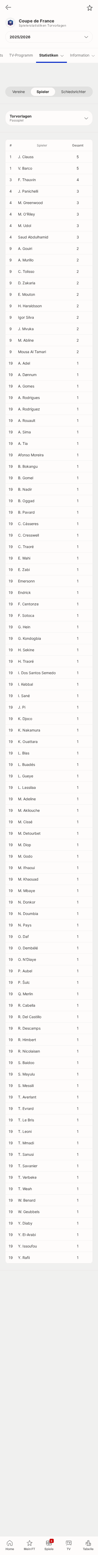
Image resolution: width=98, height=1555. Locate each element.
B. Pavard (26, 512)
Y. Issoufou (27, 1246)
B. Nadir (25, 489)
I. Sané (24, 695)
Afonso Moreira (31, 455)
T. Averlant (27, 1097)
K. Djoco (25, 718)
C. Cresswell (28, 535)
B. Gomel (25, 478)
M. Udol (24, 225)
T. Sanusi (26, 1154)
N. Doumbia (28, 913)
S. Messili (26, 1085)
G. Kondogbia (29, 638)
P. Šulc (24, 982)
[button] (49, 36)
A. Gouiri (25, 248)
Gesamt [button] (77, 145)
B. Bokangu (28, 466)
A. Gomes (26, 386)
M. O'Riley (26, 214)
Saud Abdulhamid (33, 237)
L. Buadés (26, 764)
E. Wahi (24, 558)
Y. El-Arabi (27, 1234)
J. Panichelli (28, 191)
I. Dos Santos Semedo (37, 673)
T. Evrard (26, 1108)
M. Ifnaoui (26, 867)
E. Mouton (26, 294)
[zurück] (8, 7)
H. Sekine (26, 650)
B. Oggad (26, 501)
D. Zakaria (26, 283)
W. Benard (27, 1200)
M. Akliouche (29, 810)
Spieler (43, 91)
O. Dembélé (28, 948)
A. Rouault (26, 420)
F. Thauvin (27, 179)
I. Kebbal (25, 684)
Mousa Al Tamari (32, 351)
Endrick (24, 592)
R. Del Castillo (29, 1017)
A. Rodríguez (29, 409)
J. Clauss (25, 157)
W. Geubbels (28, 1211)
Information (79, 55)
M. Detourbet (29, 833)
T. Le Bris (26, 1120)
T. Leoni (25, 1131)
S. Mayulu (26, 1074)
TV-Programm (21, 55)
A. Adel (24, 363)
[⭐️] (90, 8)
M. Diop (24, 845)
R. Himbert (27, 1039)
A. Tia (23, 443)
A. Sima (24, 432)
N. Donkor (26, 902)
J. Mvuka (26, 329)
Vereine (18, 91)
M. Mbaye (26, 890)
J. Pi (21, 707)
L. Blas (23, 753)
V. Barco (25, 168)
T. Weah (25, 1189)
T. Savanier (27, 1166)
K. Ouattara (28, 741)
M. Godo (25, 856)
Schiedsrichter (73, 91)
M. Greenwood (30, 202)
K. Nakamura (29, 730)
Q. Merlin (25, 994)
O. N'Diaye (27, 959)
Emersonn (26, 581)
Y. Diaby (25, 1223)
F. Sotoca (26, 615)
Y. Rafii (24, 1257)
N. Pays (24, 925)
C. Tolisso (26, 271)
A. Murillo (25, 260)
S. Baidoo (26, 1062)
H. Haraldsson (30, 306)
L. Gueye (25, 776)
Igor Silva (26, 317)
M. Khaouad (28, 879)
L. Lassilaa (27, 787)
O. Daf (23, 936)
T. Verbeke (27, 1177)
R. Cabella (26, 1005)
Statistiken (48, 55)
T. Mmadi (26, 1143)
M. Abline (26, 340)
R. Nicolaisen (29, 1051)
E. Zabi (24, 569)
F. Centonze (28, 604)
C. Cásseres (28, 523)
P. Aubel (25, 971)
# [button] (11, 145)
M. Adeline (27, 799)
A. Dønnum (27, 374)
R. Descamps (29, 1028)
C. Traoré (26, 546)
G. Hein (24, 627)
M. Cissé (25, 822)
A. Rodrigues (29, 397)
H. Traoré (26, 661)
